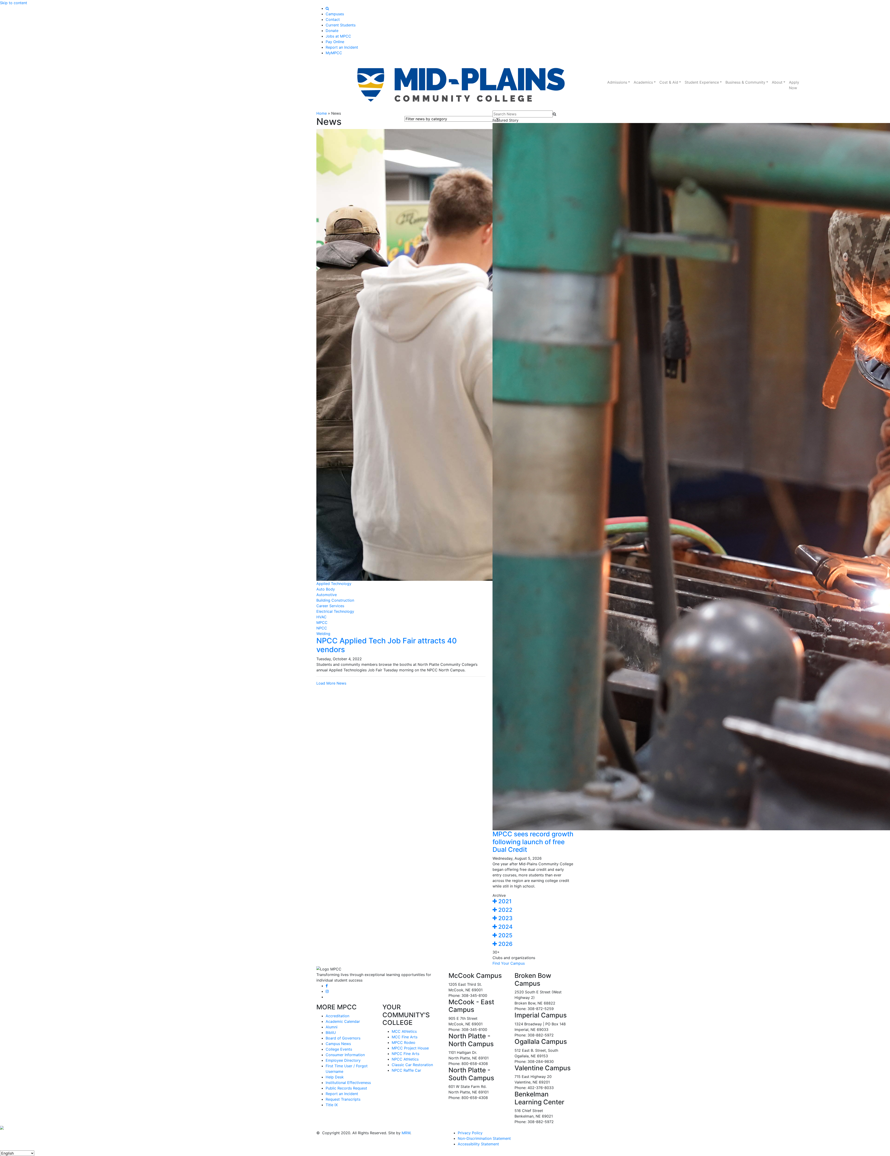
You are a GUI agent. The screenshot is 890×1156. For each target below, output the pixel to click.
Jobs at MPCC (338, 36)
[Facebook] (327, 985)
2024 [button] (505, 926)
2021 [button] (504, 901)
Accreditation (337, 1016)
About (777, 82)
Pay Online (335, 41)
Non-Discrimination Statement (484, 1138)
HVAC (321, 617)
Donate (332, 30)
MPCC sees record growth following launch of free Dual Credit (533, 841)
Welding (323, 633)
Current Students (341, 25)
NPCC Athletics (405, 1059)
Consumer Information (345, 1054)
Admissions (617, 82)
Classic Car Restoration (412, 1064)
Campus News (338, 1043)
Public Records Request (346, 1088)
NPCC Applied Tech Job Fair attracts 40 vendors (386, 645)
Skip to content (13, 2)
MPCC (321, 622)
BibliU (331, 1032)
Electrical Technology (335, 611)
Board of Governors (343, 1038)
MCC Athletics (404, 1031)
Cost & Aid (668, 82)
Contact (333, 19)
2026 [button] (504, 944)
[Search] (327, 8)
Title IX (332, 1104)
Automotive (326, 594)
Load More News (331, 683)
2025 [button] (504, 935)
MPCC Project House (410, 1048)
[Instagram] (327, 991)
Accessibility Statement (478, 1144)
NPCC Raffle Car (406, 1070)
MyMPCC (334, 53)
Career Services (330, 605)
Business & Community (745, 82)
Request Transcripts (343, 1099)
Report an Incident (342, 47)
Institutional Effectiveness (348, 1082)
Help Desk (335, 1077)
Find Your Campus (509, 963)
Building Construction (335, 600)
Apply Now (794, 85)
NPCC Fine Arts (405, 1053)
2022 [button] (504, 909)
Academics (643, 82)
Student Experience (702, 82)
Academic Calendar (343, 1021)
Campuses (335, 14)
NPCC (321, 628)
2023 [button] (504, 918)
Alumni (331, 1027)
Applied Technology (333, 583)
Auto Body (325, 589)
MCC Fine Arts (404, 1037)
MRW (406, 1133)
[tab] (533, 901)
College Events (339, 1049)
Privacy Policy (470, 1133)
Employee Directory (343, 1060)
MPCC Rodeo (403, 1042)
